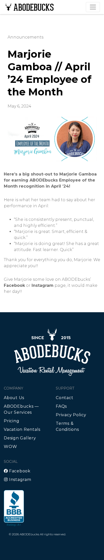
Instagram (19, 479)
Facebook (19, 471)
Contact (64, 397)
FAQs (61, 406)
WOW (10, 446)
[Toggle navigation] (93, 7)
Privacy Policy (71, 414)
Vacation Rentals (22, 429)
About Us (14, 397)
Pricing (11, 420)
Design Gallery (20, 438)
